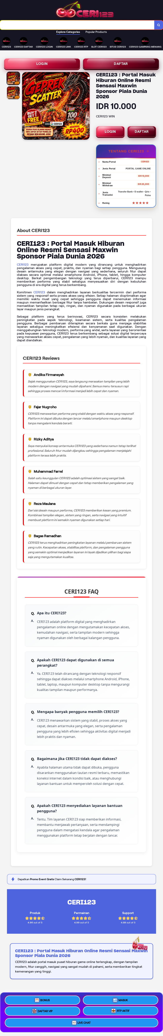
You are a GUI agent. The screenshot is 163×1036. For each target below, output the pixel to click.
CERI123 (23, 264)
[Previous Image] (25, 106)
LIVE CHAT (84, 1024)
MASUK (123, 998)
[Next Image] (86, 106)
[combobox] (77, 24)
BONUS (45, 998)
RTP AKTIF (123, 1012)
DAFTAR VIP (45, 1011)
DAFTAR (121, 63)
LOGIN (42, 63)
